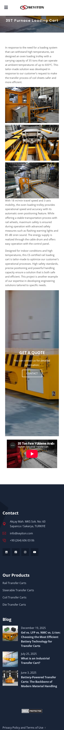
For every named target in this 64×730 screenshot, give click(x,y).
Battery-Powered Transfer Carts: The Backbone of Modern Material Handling (39, 681)
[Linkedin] (6, 552)
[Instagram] (25, 552)
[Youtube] (34, 552)
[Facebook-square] (16, 552)
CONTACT (32, 373)
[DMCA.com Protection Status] (32, 711)
